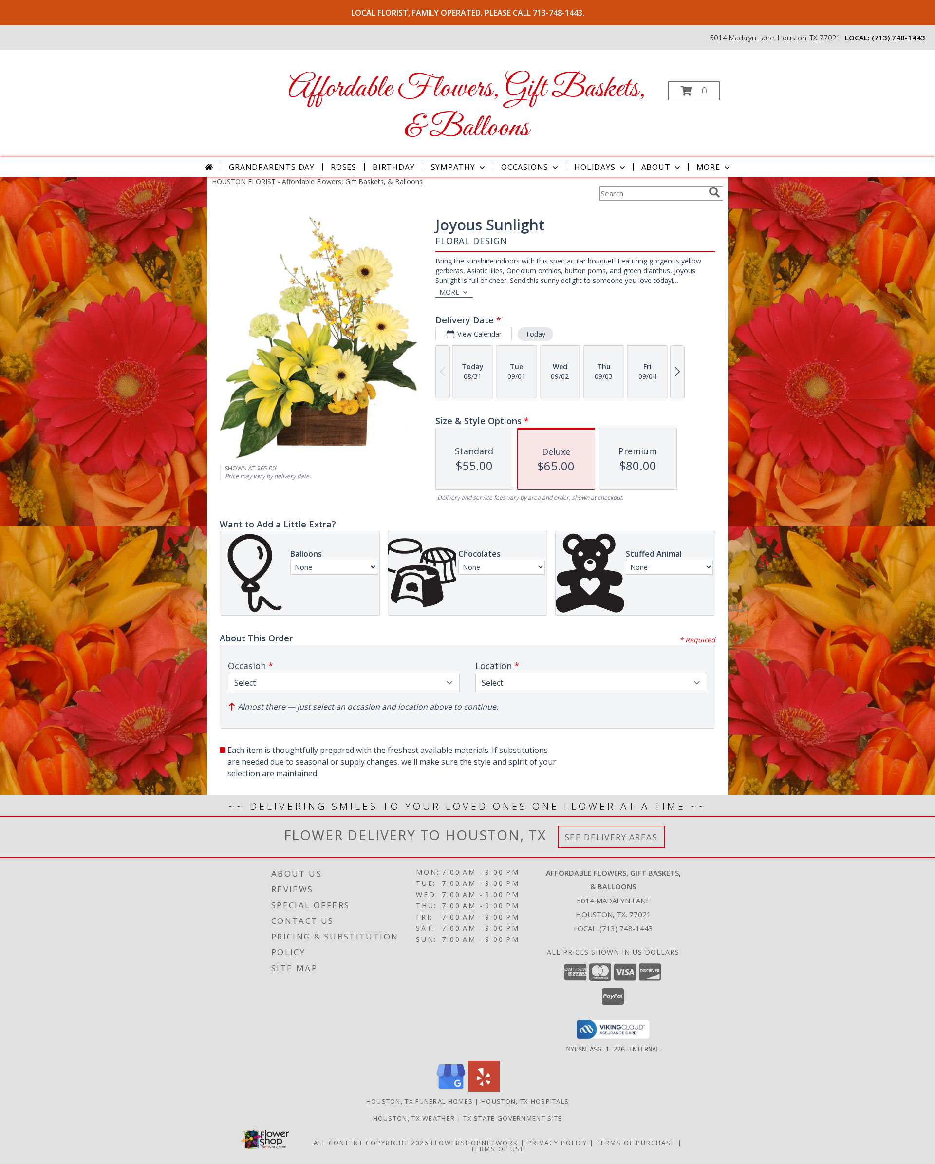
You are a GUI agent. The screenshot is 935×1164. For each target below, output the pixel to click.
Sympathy (453, 167)
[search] (714, 192)
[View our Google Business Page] (451, 1089)
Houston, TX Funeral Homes (419, 1101)
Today (535, 333)
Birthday (393, 167)
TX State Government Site (512, 1118)
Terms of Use (498, 1149)
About (656, 167)
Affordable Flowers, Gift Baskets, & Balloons (466, 108)
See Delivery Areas (611, 837)
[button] (694, 90)
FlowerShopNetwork (474, 1142)
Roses (343, 167)
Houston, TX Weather (414, 1118)
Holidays (594, 167)
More (708, 167)
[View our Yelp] (484, 1089)
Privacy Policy (557, 1142)
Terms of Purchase (636, 1142)
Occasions (524, 167)
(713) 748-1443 (898, 37)
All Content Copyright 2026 (371, 1142)
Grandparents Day (272, 167)
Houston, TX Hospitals (525, 1101)
